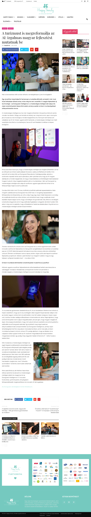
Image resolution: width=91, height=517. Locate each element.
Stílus (60, 17)
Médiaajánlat (78, 513)
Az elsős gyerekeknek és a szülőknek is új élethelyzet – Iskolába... (83, 50)
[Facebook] (82, 1)
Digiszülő (11, 28)
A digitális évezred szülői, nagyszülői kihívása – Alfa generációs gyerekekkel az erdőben (15, 410)
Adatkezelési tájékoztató (67, 513)
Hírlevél (48, 515)
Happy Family (8, 17)
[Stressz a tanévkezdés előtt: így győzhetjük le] (83, 61)
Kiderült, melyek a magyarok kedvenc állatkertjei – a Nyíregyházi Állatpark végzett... (68, 106)
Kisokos (20, 17)
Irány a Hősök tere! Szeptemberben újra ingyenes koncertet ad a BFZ (68, 51)
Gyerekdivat (79, 101)
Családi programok (66, 47)
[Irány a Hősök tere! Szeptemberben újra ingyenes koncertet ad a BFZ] (68, 43)
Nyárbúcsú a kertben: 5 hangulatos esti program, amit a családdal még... (68, 69)
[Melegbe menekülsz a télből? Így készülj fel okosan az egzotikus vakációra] (30, 428)
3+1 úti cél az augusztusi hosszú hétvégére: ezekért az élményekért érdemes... (82, 87)
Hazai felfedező (80, 82)
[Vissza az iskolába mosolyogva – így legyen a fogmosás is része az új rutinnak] (68, 78)
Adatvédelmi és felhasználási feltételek (49, 513)
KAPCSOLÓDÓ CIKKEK (9, 418)
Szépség (42, 17)
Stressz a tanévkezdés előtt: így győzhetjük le (82, 67)
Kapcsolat (42, 515)
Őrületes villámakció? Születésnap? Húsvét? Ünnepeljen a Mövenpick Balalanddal (47, 410)
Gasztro (70, 17)
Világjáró (31, 17)
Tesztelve (17, 21)
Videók (35, 1)
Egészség (50, 17)
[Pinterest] (87, 1)
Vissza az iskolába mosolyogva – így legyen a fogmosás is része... (67, 86)
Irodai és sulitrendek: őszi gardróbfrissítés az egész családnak (82, 105)
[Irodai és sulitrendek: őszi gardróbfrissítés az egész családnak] (83, 97)
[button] (87, 19)
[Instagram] (84, 1)
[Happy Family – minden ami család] (45, 9)
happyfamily (7, 45)
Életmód (6, 21)
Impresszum (29, 1)
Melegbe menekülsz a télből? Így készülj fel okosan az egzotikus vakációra (30, 437)
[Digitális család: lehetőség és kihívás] (50, 428)
